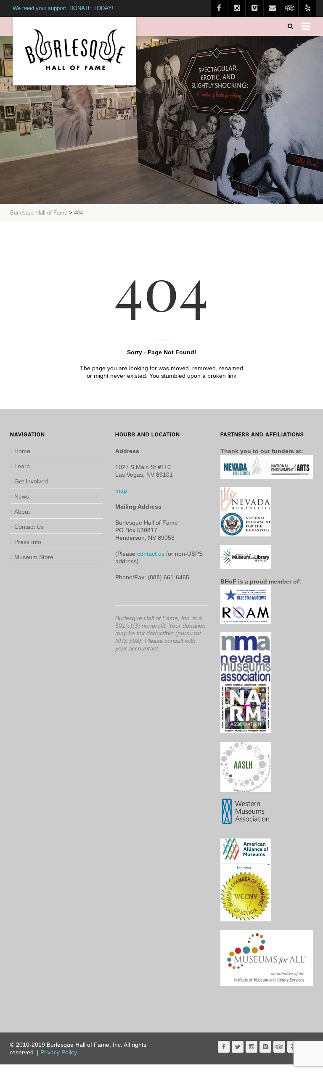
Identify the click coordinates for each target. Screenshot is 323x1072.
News (21, 496)
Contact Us (29, 526)
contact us (150, 553)
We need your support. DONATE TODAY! (63, 8)
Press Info (27, 542)
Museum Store (33, 557)
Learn (22, 466)
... (2, 1068)
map (121, 490)
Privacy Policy (58, 1052)
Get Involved (31, 481)
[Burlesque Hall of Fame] (74, 51)
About (22, 511)
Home (22, 451)
